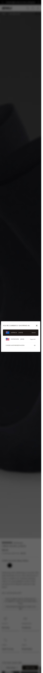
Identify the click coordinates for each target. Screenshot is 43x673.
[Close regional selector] (37, 325)
